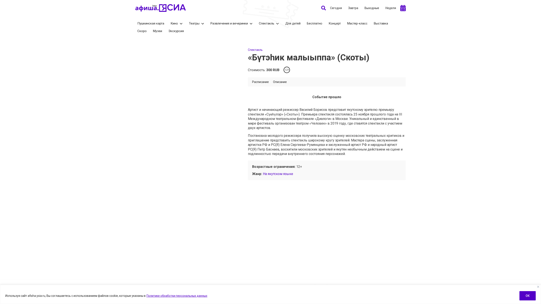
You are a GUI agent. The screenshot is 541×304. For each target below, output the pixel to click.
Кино (174, 23)
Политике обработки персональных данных (176, 295)
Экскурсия (176, 31)
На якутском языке (278, 174)
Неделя (390, 8)
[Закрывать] (538, 287)
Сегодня (336, 8)
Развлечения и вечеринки (229, 23)
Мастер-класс (357, 23)
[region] (270, 294)
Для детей (293, 23)
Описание (280, 82)
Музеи (157, 31)
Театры (194, 23)
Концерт (335, 23)
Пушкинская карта (150, 23)
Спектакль (266, 23)
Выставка (381, 23)
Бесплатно (314, 23)
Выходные (372, 8)
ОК (528, 295)
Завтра (353, 8)
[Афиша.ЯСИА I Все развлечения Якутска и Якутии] (160, 8)
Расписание (260, 82)
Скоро (142, 31)
